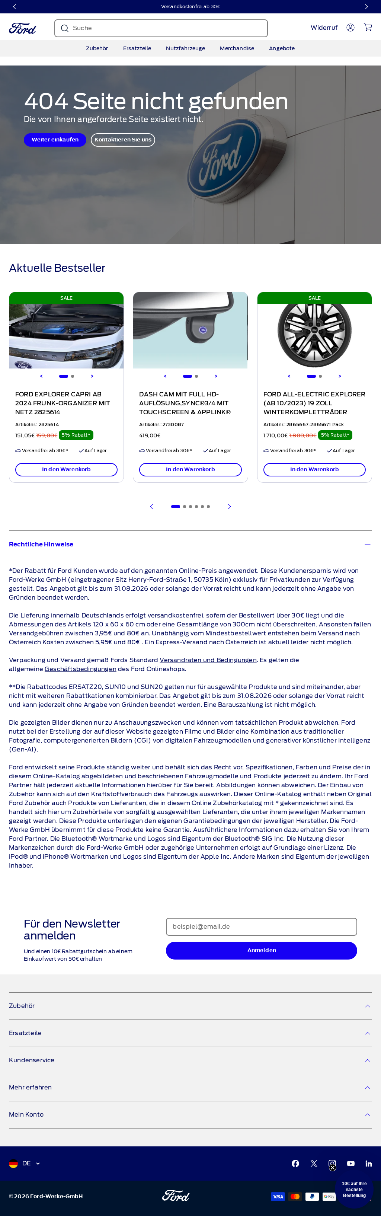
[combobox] (260, 624)
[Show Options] (319, 624)
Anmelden (263, 646)
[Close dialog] (329, 503)
